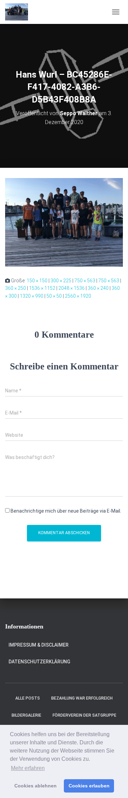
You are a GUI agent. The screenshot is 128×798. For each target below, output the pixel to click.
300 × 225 (61, 280)
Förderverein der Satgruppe (84, 715)
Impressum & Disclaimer (39, 645)
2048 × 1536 (71, 288)
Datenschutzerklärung (39, 661)
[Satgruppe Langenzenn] (19, 12)
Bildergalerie (26, 715)
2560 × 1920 (78, 296)
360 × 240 (98, 288)
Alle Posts (27, 698)
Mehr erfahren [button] (28, 768)
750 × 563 (84, 280)
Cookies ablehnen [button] (35, 785)
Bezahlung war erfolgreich (82, 698)
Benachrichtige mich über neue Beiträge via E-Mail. (66, 511)
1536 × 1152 (42, 288)
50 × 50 (54, 296)
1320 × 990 (31, 296)
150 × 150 (37, 280)
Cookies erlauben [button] (89, 785)
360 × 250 (15, 288)
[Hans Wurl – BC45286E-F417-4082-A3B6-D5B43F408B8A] (64, 222)
